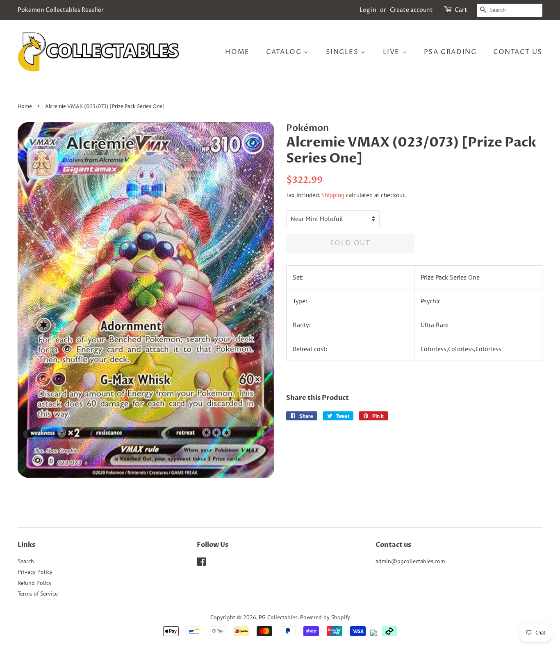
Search (26, 561)
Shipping (332, 195)
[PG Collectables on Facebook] (201, 563)
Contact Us (517, 51)
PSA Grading (450, 51)
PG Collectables (278, 617)
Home (237, 51)
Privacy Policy (35, 572)
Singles (343, 51)
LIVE (392, 51)
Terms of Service (38, 593)
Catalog (285, 51)
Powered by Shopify (325, 617)
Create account (411, 10)
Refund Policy (35, 583)
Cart (461, 10)
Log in (368, 10)
